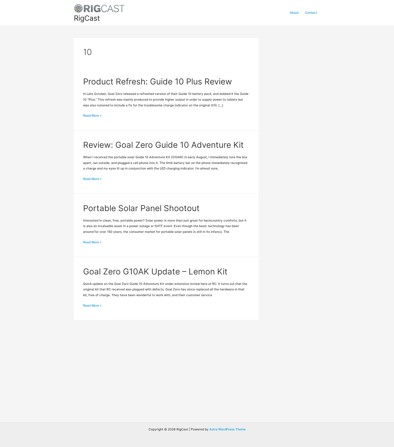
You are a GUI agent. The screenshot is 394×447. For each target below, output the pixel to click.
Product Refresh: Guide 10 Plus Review (157, 81)
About (294, 13)
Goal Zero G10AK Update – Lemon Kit (155, 271)
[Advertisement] (295, 99)
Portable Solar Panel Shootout (141, 208)
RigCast (87, 18)
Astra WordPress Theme (227, 429)
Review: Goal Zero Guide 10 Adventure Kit (163, 145)
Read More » (92, 115)
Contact (311, 13)
